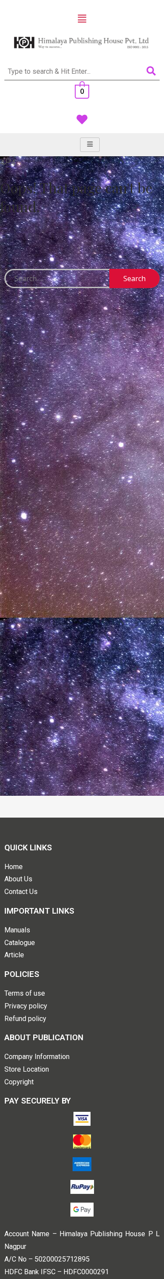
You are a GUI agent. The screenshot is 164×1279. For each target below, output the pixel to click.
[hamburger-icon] (90, 145)
